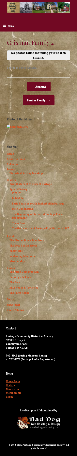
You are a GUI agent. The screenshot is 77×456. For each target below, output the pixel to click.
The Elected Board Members (26, 240)
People (11, 236)
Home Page (13, 381)
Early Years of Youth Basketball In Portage (38, 203)
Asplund (38, 86)
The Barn (15, 282)
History (11, 180)
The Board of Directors (23, 245)
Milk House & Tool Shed (23, 287)
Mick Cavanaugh (22, 208)
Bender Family (38, 100)
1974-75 (16, 193)
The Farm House (19, 292)
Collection (13, 164)
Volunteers (16, 250)
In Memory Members (22, 256)
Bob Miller (18, 198)
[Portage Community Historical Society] (38, 7)
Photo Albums (27, 67)
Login (9, 396)
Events (11, 169)
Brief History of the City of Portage (30, 183)
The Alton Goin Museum (24, 271)
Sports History (18, 189)
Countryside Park (20, 277)
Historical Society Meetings (26, 173)
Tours (10, 299)
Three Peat (18, 223)
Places (11, 268)
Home (10, 153)
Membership (17, 261)
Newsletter (13, 304)
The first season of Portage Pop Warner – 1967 (40, 228)
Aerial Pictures (16, 159)
